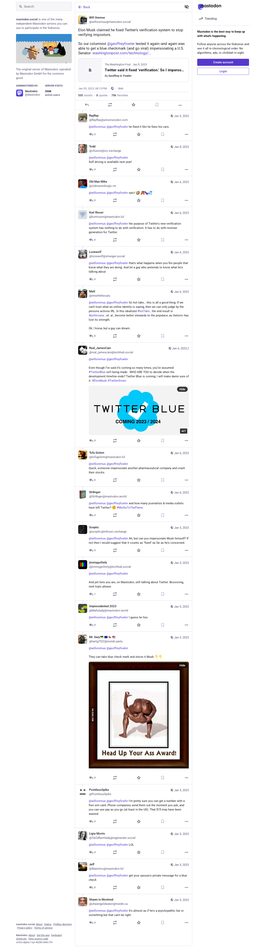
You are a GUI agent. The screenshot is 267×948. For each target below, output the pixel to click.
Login (223, 71)
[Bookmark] (157, 104)
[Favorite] (133, 104)
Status (47, 924)
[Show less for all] (186, 7)
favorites (119, 95)
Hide (182, 389)
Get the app (43, 935)
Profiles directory (62, 924)
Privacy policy (24, 927)
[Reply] (86, 104)
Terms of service (43, 927)
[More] (180, 105)
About (39, 924)
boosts (85, 95)
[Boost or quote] (110, 104)
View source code (38, 938)
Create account (223, 62)
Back (86, 7)
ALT (184, 431)
